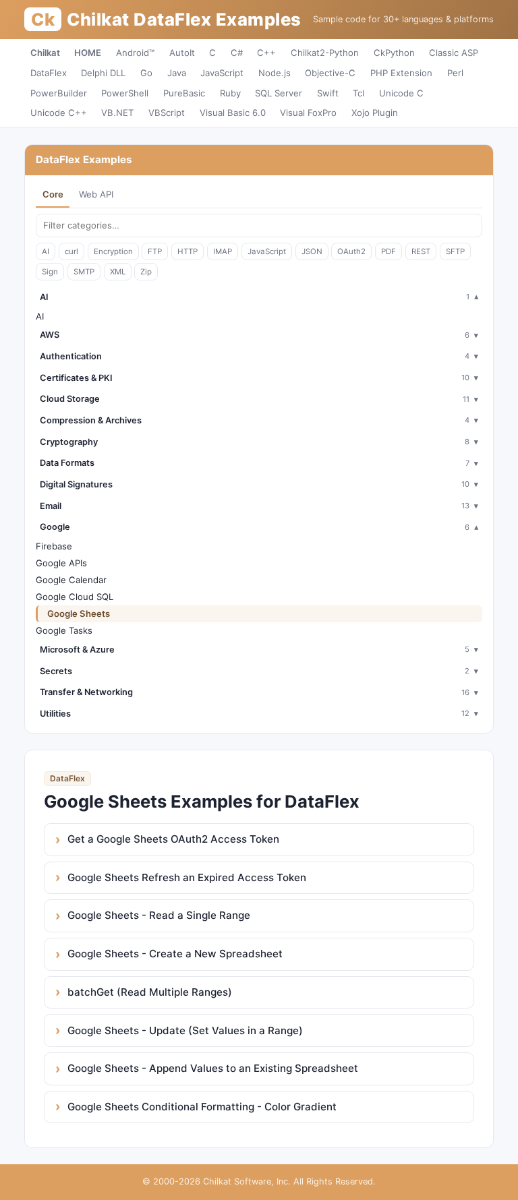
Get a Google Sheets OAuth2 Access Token (173, 839)
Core (52, 194)
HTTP (187, 251)
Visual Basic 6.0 (233, 112)
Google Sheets (78, 613)
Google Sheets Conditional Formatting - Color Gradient (202, 1106)
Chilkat (45, 52)
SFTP (455, 251)
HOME (87, 52)
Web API (96, 194)
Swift (328, 93)
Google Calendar (71, 579)
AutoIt (182, 52)
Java (176, 72)
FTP (155, 251)
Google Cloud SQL (74, 596)
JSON (311, 251)
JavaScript (221, 72)
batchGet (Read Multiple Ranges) (149, 992)
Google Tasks (64, 630)
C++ (266, 52)
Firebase (54, 546)
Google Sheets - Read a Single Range (158, 915)
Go (146, 72)
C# (237, 52)
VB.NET (117, 112)
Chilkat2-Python (325, 52)
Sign (50, 271)
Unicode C (401, 93)
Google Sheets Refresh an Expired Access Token (186, 877)
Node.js (274, 72)
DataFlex (48, 72)
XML (117, 271)
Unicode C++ (58, 112)
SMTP (84, 271)
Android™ (135, 52)
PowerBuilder (58, 93)
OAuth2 (351, 251)
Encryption (113, 251)
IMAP (222, 251)
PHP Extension (401, 72)
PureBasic (184, 93)
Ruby (230, 93)
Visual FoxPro (308, 112)
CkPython (394, 52)
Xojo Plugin (374, 112)
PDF (388, 251)
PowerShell (124, 93)
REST (420, 251)
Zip (146, 271)
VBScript (166, 112)
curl (71, 251)
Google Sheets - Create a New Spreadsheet (175, 953)
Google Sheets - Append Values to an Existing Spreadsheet (212, 1068)
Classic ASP (453, 52)
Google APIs (61, 563)
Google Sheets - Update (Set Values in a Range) (185, 1030)
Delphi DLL (103, 72)
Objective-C (330, 72)
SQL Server (278, 93)
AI (45, 251)
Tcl (358, 93)
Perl (455, 72)
